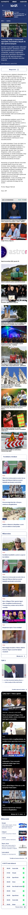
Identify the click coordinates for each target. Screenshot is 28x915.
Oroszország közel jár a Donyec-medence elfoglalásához (12, 503)
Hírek (3, 475)
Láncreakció (5, 852)
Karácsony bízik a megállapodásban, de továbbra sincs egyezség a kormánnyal (14, 740)
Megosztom (12, 69)
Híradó (4, 823)
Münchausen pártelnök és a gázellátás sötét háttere (20, 15)
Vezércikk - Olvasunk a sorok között (11, 712)
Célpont (4, 832)
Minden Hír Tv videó (17, 814)
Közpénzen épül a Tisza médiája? (12, 627)
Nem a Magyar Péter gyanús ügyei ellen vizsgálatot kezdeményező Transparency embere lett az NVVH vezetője (12, 604)
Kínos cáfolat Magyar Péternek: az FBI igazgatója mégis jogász (13, 786)
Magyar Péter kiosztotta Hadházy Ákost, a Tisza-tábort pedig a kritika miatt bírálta (12, 681)
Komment (4, 758)
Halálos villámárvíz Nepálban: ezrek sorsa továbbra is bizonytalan (13, 525)
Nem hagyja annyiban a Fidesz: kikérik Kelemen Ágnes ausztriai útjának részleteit (13, 649)
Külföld (8, 21)
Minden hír (20, 656)
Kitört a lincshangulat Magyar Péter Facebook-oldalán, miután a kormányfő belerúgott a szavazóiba (13, 717)
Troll (3, 625)
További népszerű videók (18, 689)
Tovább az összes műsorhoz (17, 858)
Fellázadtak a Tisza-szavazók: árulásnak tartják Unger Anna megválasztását (11, 763)
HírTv (2, 21)
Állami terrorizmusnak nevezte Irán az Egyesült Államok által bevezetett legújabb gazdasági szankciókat (13, 480)
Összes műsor (19, 907)
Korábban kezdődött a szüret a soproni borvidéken (13, 556)
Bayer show (5, 843)
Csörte (4, 837)
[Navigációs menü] (2, 5)
